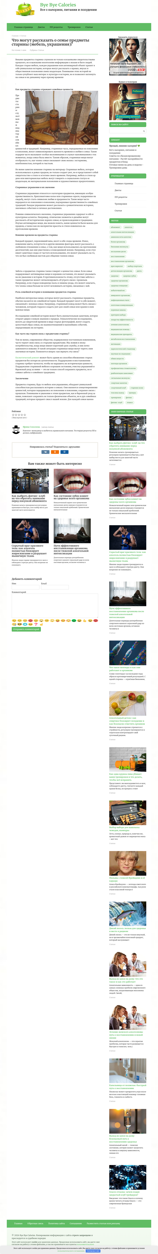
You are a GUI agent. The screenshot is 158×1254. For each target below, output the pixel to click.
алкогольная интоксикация (122, 232)
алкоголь (128, 227)
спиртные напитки (119, 383)
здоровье (114, 276)
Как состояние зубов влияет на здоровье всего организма (71, 497)
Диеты (41, 27)
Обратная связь (35, 1223)
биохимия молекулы (119, 247)
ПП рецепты (56, 27)
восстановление (118, 256)
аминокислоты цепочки (121, 237)
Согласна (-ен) (93, 1251)
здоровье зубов (129, 276)
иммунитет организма (120, 295)
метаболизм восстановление (123, 339)
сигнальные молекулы (120, 378)
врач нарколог (117, 266)
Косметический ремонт (27, 357)
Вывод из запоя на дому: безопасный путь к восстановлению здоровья (123, 1139)
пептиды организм (119, 364)
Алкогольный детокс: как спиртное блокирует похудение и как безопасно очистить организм (127, 721)
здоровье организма (119, 281)
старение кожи (137, 388)
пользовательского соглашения (71, 1251)
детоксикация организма (121, 271)
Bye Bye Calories (58, 5)
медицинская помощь (120, 329)
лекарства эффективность (122, 320)
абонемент (115, 227)
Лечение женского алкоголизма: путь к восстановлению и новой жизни (126, 1035)
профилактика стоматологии (123, 368)
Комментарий (19, 592)
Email (44, 583)
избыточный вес (118, 290)
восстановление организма (122, 261)
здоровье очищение (119, 286)
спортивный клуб (118, 388)
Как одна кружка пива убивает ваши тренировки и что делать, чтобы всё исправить (125, 777)
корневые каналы (118, 310)
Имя (14, 583)
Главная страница (23, 27)
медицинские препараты (121, 334)
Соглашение (76, 1223)
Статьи (89, 27)
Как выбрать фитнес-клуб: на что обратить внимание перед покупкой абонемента (29, 498)
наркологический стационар (123, 349)
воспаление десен (118, 252)
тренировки (116, 398)
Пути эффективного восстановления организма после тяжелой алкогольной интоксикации (71, 549)
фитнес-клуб (116, 402)
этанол (130, 402)
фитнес (129, 398)
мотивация (115, 344)
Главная (18, 1223)
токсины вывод (117, 393)
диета (139, 271)
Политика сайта (56, 1223)
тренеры (132, 393)
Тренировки (74, 27)
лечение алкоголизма (120, 325)
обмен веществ (117, 359)
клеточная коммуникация (122, 305)
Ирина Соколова (31, 427)
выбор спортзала (135, 266)
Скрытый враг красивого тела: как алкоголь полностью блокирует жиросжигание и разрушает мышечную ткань (29, 550)
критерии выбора (118, 315)
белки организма (118, 242)
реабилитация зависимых (122, 373)
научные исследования (120, 354)
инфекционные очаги (120, 300)
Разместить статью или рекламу (103, 1223)
